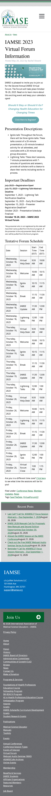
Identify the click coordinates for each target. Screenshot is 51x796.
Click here (41, 478)
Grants (6, 707)
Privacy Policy (9, 632)
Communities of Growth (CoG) (17, 662)
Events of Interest (11, 750)
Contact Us (8, 671)
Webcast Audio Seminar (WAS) (17, 756)
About (6, 644)
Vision (6, 649)
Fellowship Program (12, 691)
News (15, 34)
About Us (8, 34)
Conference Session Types (15, 747)
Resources (8, 786)
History (6, 652)
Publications (9, 721)
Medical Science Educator (15, 727)
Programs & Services (12, 679)
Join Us (13, 617)
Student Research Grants (14, 716)
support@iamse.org (13, 590)
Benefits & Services (12, 773)
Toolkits (7, 733)
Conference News (25, 491)
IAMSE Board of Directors (15, 655)
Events (6, 738)
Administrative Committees (16, 658)
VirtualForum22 (30, 497)
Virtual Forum (10, 753)
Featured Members (12, 782)
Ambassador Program (13, 700)
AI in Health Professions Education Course (23, 697)
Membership (9, 768)
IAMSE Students (10, 776)
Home (6, 640)
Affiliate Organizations (14, 779)
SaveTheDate (16, 497)
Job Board (8, 791)
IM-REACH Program (12, 694)
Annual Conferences (12, 744)
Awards (6, 704)
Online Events (9, 762)
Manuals (7, 730)
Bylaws (6, 665)
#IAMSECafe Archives (13, 759)
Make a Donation (11, 674)
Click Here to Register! (25, 120)
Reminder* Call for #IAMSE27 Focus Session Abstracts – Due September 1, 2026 (25, 551)
